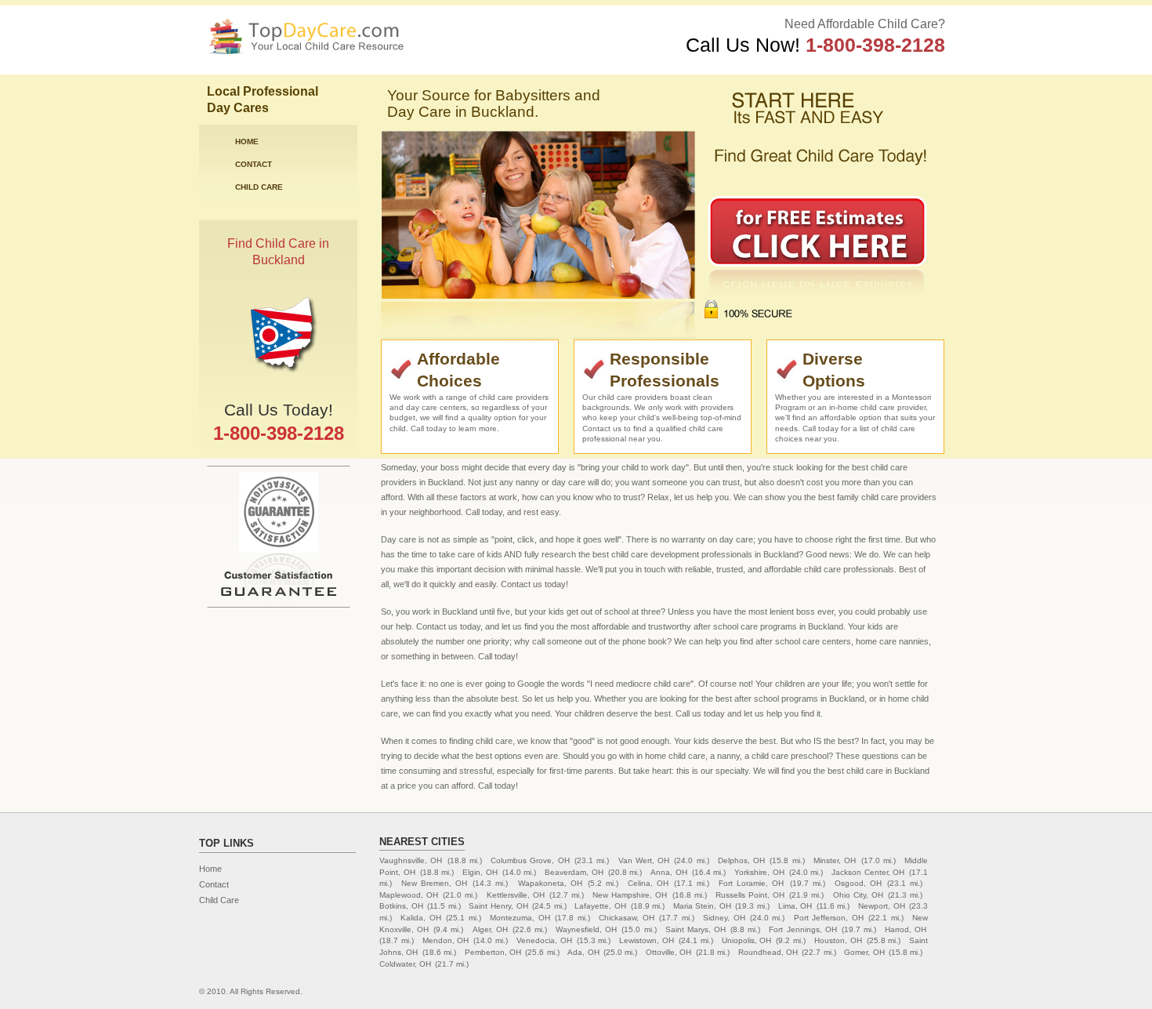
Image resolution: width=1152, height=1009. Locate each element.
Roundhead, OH (768, 952)
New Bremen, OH (434, 883)
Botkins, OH (401, 906)
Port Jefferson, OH (829, 917)
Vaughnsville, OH (410, 860)
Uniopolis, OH (747, 940)
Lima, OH (795, 906)
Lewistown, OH (646, 940)
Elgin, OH (480, 872)
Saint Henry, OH (498, 906)
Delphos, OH (741, 860)
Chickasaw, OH (626, 917)
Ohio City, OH (858, 895)
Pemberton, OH (493, 952)
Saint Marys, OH (695, 929)
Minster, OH (834, 860)
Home (247, 141)
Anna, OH (668, 872)
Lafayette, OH (600, 906)
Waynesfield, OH (586, 929)
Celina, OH (648, 883)
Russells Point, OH (749, 895)
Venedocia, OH (544, 940)
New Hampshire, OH (629, 895)
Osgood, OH (858, 883)
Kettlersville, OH (516, 895)
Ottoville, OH (668, 952)
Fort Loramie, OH (751, 883)
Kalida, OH (420, 917)
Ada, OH (583, 952)
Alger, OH (490, 929)
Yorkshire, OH (759, 872)
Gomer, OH (864, 952)
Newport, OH (881, 906)
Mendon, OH (445, 940)
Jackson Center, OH (867, 872)
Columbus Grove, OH (530, 860)
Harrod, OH (905, 929)
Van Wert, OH (644, 860)
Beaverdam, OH (574, 872)
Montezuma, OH (519, 917)
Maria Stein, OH (702, 906)
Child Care (259, 187)
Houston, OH (838, 940)
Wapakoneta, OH (550, 883)
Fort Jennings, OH (802, 929)
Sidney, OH (723, 917)
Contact (253, 164)
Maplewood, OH (408, 895)
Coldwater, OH (405, 964)
